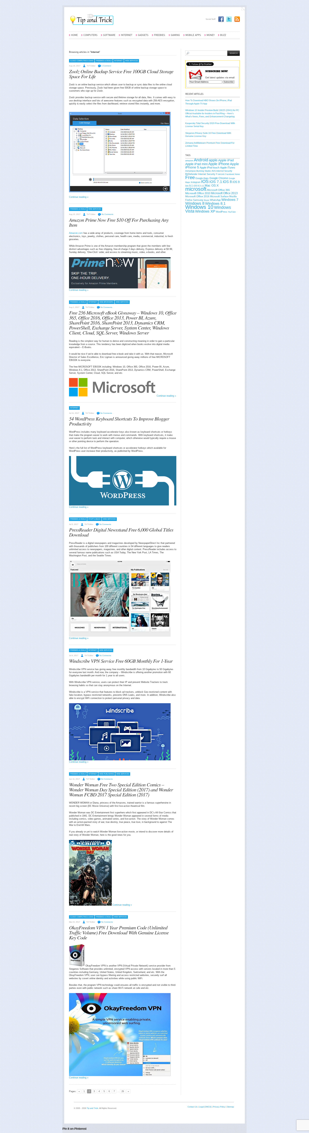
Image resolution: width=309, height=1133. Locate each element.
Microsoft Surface (219, 196)
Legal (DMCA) (205, 1107)
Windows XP (205, 211)
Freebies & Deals (104, 61)
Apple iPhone (218, 164)
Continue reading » (78, 197)
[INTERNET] (125, 36)
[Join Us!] (220, 19)
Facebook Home (232, 174)
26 (122, 1091)
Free (190, 177)
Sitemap (230, 1107)
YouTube (232, 212)
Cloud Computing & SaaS (81, 61)
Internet (118, 61)
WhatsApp (215, 200)
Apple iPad (226, 160)
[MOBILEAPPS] (192, 36)
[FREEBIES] (158, 36)
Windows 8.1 (215, 203)
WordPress (221, 211)
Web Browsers (106, 302)
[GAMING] (174, 36)
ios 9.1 (189, 185)
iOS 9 (236, 181)
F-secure (220, 174)
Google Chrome (218, 178)
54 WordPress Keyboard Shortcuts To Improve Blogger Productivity (119, 421)
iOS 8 (227, 182)
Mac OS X (212, 185)
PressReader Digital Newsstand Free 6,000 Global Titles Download (121, 532)
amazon (189, 160)
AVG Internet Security (222, 171)
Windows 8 (194, 203)
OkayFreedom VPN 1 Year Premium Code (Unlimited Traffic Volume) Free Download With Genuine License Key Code (119, 932)
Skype (206, 200)
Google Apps (202, 178)
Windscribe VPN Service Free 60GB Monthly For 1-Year (121, 660)
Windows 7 (229, 200)
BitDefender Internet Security (200, 174)
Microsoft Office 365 (218, 189)
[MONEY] (210, 36)
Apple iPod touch (209, 167)
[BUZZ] (222, 36)
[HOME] (73, 36)
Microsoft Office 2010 (197, 193)
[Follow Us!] (228, 19)
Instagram (195, 182)
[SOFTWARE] (108, 36)
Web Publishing (106, 774)
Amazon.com (76, 233)
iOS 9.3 (197, 186)
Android (201, 160)
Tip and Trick (92, 1108)
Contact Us (192, 1107)
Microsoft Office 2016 (197, 196)
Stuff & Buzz (94, 519)
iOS (205, 181)
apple (213, 160)
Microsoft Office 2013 (224, 193)
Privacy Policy (219, 1107)
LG (202, 186)
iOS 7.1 (215, 182)
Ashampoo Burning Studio (198, 171)
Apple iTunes (227, 167)
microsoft (195, 189)
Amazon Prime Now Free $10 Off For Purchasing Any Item (118, 222)
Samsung (198, 200)
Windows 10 (199, 207)
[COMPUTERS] (89, 36)
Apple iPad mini (196, 164)
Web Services (131, 61)
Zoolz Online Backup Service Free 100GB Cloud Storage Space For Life (121, 74)
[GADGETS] (142, 36)
